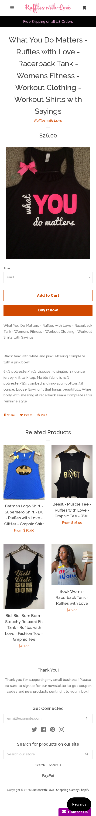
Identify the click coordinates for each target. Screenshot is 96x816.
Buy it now (48, 310)
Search (40, 765)
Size (6, 268)
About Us (55, 765)
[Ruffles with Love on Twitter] (34, 730)
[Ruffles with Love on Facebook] (43, 730)
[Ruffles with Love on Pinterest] (52, 730)
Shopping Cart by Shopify (72, 790)
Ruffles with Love (48, 120)
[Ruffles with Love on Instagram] (61, 730)
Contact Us (77, 812)
